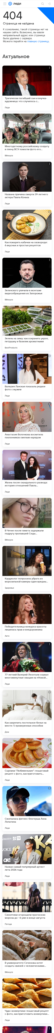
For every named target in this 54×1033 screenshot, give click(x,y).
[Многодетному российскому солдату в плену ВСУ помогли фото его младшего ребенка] (27, 136)
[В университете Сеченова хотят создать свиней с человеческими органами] (27, 952)
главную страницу (38, 41)
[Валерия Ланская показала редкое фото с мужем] (27, 376)
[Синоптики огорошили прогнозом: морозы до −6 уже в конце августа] (27, 904)
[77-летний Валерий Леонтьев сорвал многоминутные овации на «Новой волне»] (27, 664)
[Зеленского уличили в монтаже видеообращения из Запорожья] (27, 280)
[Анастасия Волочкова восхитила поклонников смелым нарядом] (27, 424)
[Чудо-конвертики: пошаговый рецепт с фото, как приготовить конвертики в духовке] (27, 1000)
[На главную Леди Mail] (16, 3)
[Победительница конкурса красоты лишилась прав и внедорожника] (27, 616)
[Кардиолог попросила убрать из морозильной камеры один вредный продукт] (27, 568)
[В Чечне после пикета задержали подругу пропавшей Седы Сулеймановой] (27, 520)
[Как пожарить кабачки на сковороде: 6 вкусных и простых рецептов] (27, 232)
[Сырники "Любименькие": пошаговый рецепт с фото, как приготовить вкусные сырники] (27, 760)
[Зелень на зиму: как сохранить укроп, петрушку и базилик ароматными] (27, 328)
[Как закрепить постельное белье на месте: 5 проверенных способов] (27, 712)
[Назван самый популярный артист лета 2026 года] (27, 856)
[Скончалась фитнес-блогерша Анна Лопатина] (27, 808)
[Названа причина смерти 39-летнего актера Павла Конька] (27, 184)
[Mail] (10, 3)
